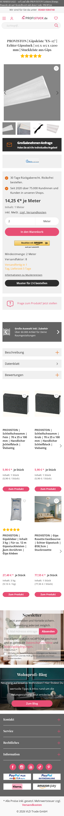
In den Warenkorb (32, 232)
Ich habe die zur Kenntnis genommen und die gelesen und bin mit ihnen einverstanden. (32, 656)
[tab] (32, 352)
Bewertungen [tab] (14, 375)
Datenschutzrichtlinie (39, 642)
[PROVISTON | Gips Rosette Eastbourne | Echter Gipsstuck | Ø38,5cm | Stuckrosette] (48, 509)
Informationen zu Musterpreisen (23, 274)
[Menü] (4, 17)
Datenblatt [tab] (12, 364)
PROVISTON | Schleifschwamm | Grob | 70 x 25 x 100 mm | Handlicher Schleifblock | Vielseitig (47, 439)
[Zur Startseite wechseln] (34, 17)
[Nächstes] (57, 92)
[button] (32, 244)
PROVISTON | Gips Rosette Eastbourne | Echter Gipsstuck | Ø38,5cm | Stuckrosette (48, 543)
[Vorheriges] (4, 92)
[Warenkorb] (62, 14)
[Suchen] (56, 25)
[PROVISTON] (32, 161)
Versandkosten (32, 805)
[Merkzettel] (55, 17)
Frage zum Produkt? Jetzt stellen (37, 303)
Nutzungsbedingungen (18, 646)
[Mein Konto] (13, 17)
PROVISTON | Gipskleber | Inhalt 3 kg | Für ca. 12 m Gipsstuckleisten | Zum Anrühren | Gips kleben (15, 544)
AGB (28, 655)
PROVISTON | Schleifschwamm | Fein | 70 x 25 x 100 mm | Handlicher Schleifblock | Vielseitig (15, 439)
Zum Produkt (16, 488)
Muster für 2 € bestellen (32, 283)
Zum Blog (32, 703)
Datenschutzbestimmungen (32, 653)
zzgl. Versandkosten (33, 212)
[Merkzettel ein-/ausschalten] (56, 68)
